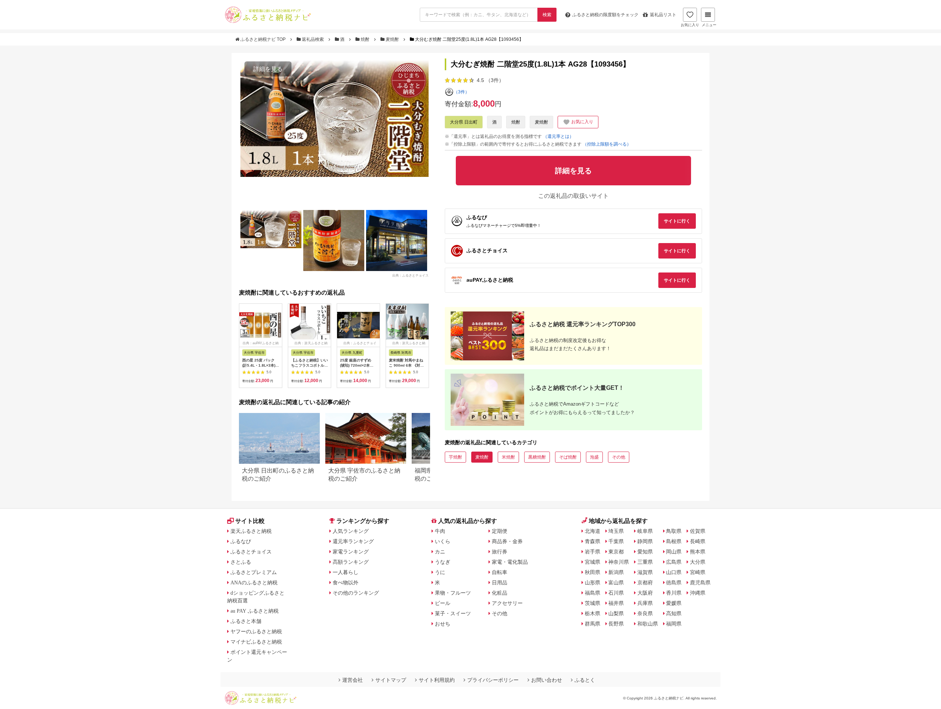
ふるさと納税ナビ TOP (263, 39)
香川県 (673, 592)
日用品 (499, 582)
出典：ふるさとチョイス (410, 275)
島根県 (673, 541)
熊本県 (697, 551)
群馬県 (592, 623)
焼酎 (365, 39)
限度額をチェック (605, 14)
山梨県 (616, 613)
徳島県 (673, 582)
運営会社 (352, 680)
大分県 (697, 561)
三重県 (645, 561)
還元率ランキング (353, 541)
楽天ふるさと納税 (251, 531)
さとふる (240, 561)
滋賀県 (645, 572)
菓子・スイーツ (453, 613)
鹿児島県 (700, 582)
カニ (440, 551)
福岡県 (673, 623)
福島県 (592, 592)
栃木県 (592, 613)
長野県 (616, 623)
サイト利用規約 (437, 680)
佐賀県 (697, 531)
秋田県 (592, 572)
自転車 (499, 572)
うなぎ (442, 561)
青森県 (592, 541)
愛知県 (645, 551)
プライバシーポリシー (493, 680)
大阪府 (645, 592)
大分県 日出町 (463, 122)
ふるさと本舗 (245, 621)
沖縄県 (697, 592)
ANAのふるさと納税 (254, 582)
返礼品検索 (313, 39)
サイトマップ (390, 680)
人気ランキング (351, 531)
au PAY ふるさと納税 (254, 610)
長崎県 (697, 541)
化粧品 (499, 592)
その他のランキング (356, 592)
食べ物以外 (345, 582)
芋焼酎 (455, 457)
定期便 (499, 531)
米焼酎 (508, 457)
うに (440, 572)
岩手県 (592, 551)
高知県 (673, 613)
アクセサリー (507, 603)
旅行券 (499, 551)
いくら (442, 541)
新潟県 (616, 572)
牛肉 (440, 531)
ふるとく (585, 680)
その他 (618, 457)
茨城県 (592, 603)
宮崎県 (697, 572)
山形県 (592, 582)
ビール (442, 603)
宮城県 (592, 561)
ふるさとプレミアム (253, 572)
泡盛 (594, 457)
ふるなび (240, 541)
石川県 (616, 592)
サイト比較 (250, 521)
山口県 (673, 572)
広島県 (673, 561)
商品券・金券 (507, 541)
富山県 (616, 582)
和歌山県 (647, 623)
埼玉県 (616, 531)
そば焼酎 (568, 457)
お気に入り (690, 25)
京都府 (645, 582)
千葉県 (616, 541)
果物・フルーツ (453, 592)
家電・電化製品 (510, 561)
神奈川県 (618, 561)
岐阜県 (645, 531)
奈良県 (645, 613)
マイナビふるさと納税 (256, 641)
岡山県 (673, 551)
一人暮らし (345, 572)
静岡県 (645, 541)
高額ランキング (351, 561)
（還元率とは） (558, 136)
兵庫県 (645, 603)
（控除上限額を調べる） (607, 144)
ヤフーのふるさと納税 (256, 631)
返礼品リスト (663, 14)
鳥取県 (673, 531)
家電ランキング (351, 551)
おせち (442, 623)
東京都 (616, 551)
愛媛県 (673, 603)
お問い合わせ (546, 680)
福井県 (616, 603)
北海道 (592, 531)
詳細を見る (268, 69)
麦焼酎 (392, 39)
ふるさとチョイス (251, 551)
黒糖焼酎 (537, 457)
